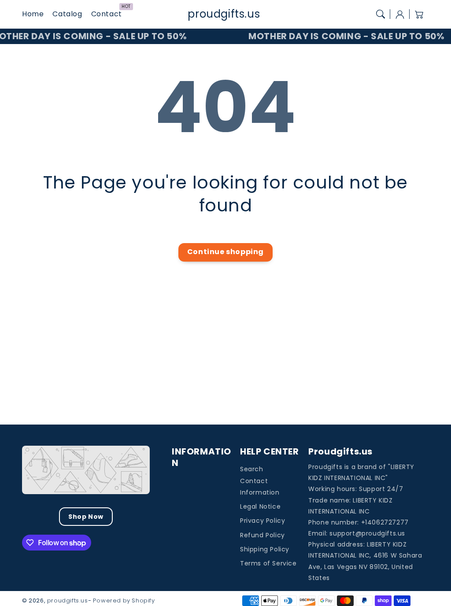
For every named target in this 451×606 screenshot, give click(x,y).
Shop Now (86, 516)
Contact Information (260, 486)
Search (251, 469)
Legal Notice (260, 506)
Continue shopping (225, 252)
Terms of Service (268, 563)
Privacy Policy (262, 520)
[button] (380, 14)
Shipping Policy (264, 549)
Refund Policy (262, 535)
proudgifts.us (67, 600)
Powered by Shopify (124, 600)
